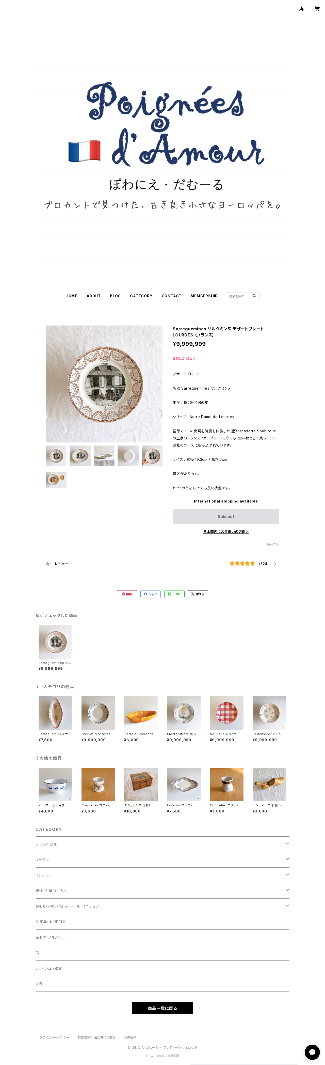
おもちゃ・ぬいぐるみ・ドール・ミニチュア (67, 906)
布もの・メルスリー (50, 937)
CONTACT (172, 296)
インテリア (44, 875)
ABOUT (94, 296)
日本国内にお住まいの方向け (226, 531)
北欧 (39, 984)
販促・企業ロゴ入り (51, 891)
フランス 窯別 (47, 844)
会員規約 (130, 1037)
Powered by (157, 1056)
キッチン (42, 859)
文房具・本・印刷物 (51, 922)
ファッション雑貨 (49, 968)
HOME (71, 296)
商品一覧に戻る (162, 1008)
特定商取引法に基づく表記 (97, 1037)
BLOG (115, 296)
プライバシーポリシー (55, 1037)
